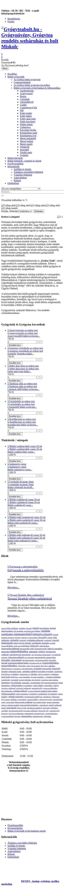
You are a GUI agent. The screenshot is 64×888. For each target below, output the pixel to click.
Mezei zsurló (26, 144)
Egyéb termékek (15, 163)
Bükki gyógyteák (15, 76)
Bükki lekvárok (15, 158)
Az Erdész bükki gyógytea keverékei (32, 85)
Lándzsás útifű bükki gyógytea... (23, 389)
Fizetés (10, 21)
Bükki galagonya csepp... (19, 469)
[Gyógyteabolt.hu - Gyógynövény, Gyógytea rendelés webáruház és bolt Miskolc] (32, 46)
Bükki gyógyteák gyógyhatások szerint (26, 831)
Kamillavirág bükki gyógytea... (22, 424)
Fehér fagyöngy (27, 121)
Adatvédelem (20, 177)
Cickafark (25, 99)
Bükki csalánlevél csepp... (20, 505)
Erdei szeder (26, 113)
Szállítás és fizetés (22, 169)
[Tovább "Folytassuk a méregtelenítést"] (22, 566)
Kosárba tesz (15, 345)
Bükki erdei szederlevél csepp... (23, 523)
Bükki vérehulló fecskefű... (20, 487)
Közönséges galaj (28, 132)
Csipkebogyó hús (28, 107)
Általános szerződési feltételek (28, 172)
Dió (22, 110)
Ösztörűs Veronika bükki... (20, 353)
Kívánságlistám (15, 828)
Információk (13, 166)
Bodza (23, 96)
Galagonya (25, 127)
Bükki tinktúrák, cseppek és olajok (24, 161)
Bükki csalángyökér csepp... (21, 452)
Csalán (23, 104)
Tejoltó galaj (26, 152)
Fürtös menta (26, 124)
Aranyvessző (26, 93)
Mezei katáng (26, 141)
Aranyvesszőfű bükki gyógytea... (23, 336)
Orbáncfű (24, 147)
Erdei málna (26, 116)
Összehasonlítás (15, 825)
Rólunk (17, 180)
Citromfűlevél (26, 102)
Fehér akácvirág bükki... (19, 371)
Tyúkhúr (24, 155)
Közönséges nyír (28, 135)
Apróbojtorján (27, 90)
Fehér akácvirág (28, 118)
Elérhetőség (13, 183)
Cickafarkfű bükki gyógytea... (22, 407)
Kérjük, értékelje (9, 211)
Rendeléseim (13, 18)
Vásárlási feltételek (23, 175)
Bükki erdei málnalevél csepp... (22, 540)
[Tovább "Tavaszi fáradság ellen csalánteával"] (25, 595)
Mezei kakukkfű (28, 138)
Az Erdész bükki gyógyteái (27, 79)
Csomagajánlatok (22, 82)
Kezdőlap (12, 74)
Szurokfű (24, 149)
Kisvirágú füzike (28, 130)
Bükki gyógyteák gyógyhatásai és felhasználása (37, 88)
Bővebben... (13, 587)
